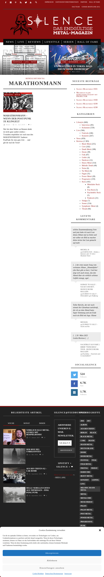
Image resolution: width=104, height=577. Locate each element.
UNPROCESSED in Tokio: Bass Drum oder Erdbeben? (73, 68)
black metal (87, 436)
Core (64, 62)
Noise (84, 168)
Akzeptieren (52, 553)
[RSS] (20, 2)
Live (27, 62)
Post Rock (91, 190)
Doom (84, 152)
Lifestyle (79, 122)
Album (84, 425)
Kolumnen (86, 128)
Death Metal (86, 149)
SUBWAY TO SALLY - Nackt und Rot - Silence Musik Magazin (88, 288)
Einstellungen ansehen (52, 568)
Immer (42, 423)
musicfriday (86, 502)
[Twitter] (25, 2)
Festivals (17, 62)
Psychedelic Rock (94, 193)
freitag (84, 468)
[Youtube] (30, 2)
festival (85, 460)
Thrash (84, 209)
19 (42, 454)
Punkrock (91, 198)
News (33, 62)
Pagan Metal (86, 510)
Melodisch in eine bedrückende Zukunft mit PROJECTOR (86, 94)
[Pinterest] (15, 2)
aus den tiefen (87, 429)
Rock (17, 95)
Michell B (84, 250)
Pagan (84, 174)
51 (44, 437)
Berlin (84, 433)
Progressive (86, 179)
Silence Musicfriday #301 (87, 89)
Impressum (68, 574)
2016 (82, 421)
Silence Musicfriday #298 (87, 107)
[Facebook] (5, 2)
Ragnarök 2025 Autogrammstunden (24, 68)
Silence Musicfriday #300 (87, 100)
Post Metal (86, 514)
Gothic (84, 157)
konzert (85, 480)
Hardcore (85, 160)
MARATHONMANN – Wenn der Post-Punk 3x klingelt (17, 118)
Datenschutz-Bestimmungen (54, 574)
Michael (84, 322)
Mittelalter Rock (93, 184)
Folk (83, 155)
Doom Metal (86, 456)
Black (93, 433)
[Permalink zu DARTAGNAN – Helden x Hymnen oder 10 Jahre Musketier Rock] (76, 251)
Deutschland (87, 448)
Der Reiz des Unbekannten (33, 450)
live (83, 484)
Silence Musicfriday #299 (87, 104)
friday (94, 468)
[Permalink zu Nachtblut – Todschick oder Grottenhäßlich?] (76, 346)
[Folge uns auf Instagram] (74, 392)
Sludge (84, 201)
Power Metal (87, 176)
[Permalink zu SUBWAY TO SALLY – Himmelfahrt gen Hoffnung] (76, 286)
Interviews (86, 125)
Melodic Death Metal (88, 489)
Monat (27, 423)
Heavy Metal (87, 163)
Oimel (8, 124)
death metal (86, 444)
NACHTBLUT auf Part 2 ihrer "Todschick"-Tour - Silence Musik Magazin (90, 348)
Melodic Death (87, 166)
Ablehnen (52, 560)
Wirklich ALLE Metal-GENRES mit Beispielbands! (38, 432)
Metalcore (86, 498)
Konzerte (73, 62)
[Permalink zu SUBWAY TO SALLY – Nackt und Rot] (76, 323)
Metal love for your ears (63, 475)
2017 (88, 421)
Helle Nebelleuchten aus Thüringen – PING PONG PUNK (38, 490)
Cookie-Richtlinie (38, 574)
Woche (11, 423)
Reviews (9, 95)
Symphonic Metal (88, 206)
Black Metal (86, 144)
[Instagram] (10, 2)
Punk (83, 526)
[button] (100, 530)
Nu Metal (85, 171)
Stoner (84, 203)
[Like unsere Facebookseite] (74, 383)
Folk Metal (86, 464)
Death (91, 441)
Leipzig (95, 480)
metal (83, 494)
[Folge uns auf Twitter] (74, 375)
